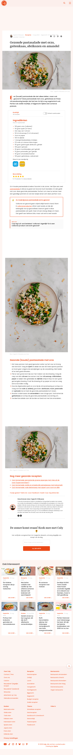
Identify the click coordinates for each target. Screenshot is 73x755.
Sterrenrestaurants (57, 687)
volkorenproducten (24, 206)
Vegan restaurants (57, 690)
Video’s (53, 706)
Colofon (6, 681)
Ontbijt (29, 677)
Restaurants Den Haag (58, 684)
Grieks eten (7, 712)
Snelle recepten (32, 702)
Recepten (28, 35)
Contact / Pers (9, 674)
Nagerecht (30, 696)
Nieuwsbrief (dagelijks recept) (11, 685)
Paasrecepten (31, 722)
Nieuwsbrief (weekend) (11, 689)
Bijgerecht (30, 693)
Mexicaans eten (9, 709)
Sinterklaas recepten (34, 709)
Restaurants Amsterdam (59, 674)
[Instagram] (18, 516)
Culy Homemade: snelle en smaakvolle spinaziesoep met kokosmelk (37, 485)
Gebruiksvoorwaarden (11, 698)
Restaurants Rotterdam (58, 681)
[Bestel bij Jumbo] (22, 164)
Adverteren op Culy (10, 695)
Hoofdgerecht (31, 690)
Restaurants (55, 671)
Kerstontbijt (31, 719)
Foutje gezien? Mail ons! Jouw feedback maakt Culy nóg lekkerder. (34, 493)
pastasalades (15, 189)
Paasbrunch (31, 725)
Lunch (29, 681)
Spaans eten (8, 725)
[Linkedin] (21, 516)
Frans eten (7, 731)
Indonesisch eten (9, 722)
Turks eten (7, 715)
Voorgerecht (31, 687)
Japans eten (8, 728)
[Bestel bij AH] (15, 164)
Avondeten (31, 684)
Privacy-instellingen (11, 738)
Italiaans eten (8, 719)
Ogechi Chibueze (18, 35)
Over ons (7, 677)
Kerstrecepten (32, 674)
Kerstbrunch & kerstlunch (35, 715)
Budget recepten (32, 699)
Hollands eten (8, 734)
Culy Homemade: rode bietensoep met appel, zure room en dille (36, 487)
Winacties (7, 692)
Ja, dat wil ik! (36, 548)
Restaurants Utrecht (57, 677)
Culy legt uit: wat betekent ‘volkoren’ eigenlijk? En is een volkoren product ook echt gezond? (33, 225)
